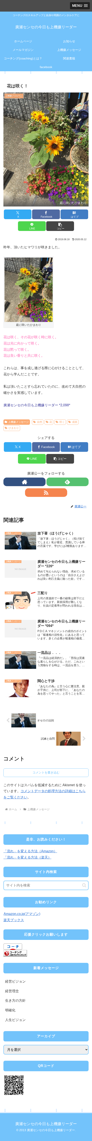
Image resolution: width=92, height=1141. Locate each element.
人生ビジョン (15, 1020)
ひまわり (14, 427)
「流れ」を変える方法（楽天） (27, 857)
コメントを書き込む (46, 772)
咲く (62, 421)
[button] (60, 226)
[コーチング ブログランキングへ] (15, 953)
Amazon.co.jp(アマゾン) (22, 914)
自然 (39, 421)
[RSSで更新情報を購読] (46, 492)
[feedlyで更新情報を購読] (67, 482)
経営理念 (12, 991)
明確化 (10, 1010)
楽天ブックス (13, 920)
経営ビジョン (15, 981)
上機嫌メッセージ (18, 421)
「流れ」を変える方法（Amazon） (30, 851)
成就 (74, 421)
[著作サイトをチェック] (24, 482)
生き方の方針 (15, 1000)
